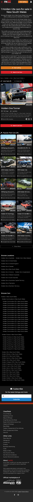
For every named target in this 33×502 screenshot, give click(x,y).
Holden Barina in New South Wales (12, 370)
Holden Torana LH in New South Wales (13, 343)
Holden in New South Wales (9, 296)
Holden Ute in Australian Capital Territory (12, 280)
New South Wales (19, 78)
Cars (1, 78)
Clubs (4, 448)
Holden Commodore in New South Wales (13, 299)
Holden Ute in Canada (7, 266)
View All (5, 432)
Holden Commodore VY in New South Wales (15, 309)
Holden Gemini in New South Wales (12, 358)
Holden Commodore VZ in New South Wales (15, 313)
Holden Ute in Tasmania (8, 283)
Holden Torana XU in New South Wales (13, 349)
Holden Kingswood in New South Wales (13, 364)
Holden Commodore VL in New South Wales (15, 305)
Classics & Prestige (8, 424)
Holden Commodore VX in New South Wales (15, 331)
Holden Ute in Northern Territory (10, 286)
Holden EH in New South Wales (10, 356)
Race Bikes (6, 426)
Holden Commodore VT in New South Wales (15, 323)
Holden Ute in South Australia (9, 277)
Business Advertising (9, 446)
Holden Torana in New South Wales (12, 334)
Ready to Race (7, 450)
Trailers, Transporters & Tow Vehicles (13, 428)
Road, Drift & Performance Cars (12, 422)
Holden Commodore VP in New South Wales (15, 321)
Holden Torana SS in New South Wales (13, 345)
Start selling (23, 2)
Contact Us (6, 442)
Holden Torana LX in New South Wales (13, 339)
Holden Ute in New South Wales (10, 269)
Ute (11, 78)
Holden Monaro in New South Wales (12, 354)
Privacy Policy (25, 491)
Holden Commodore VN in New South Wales (15, 317)
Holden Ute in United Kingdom (10, 263)
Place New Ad (7, 438)
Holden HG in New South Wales (11, 374)
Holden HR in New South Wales (11, 376)
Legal (19, 491)
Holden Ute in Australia (7, 258)
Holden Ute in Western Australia (10, 275)
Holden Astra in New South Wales (11, 368)
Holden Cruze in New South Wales (11, 366)
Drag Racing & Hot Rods (10, 420)
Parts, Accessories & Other (10, 430)
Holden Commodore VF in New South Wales (15, 329)
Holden (6, 78)
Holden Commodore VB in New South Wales (15, 315)
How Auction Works (8, 453)
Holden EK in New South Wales (10, 372)
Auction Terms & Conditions (11, 457)
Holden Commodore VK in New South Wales (15, 311)
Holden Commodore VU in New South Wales (15, 325)
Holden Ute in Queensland (22, 272)
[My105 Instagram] (18, 495)
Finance (5, 444)
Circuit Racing (7, 414)
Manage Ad (6, 440)
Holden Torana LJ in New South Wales (13, 337)
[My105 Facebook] (14, 495)
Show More (17, 246)
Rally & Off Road (7, 418)
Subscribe (19, 81)
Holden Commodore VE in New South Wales (15, 301)
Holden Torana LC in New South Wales (13, 341)
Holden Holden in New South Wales (12, 378)
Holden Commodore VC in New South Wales (15, 327)
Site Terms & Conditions (10, 455)
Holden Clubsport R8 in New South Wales (13, 362)
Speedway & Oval (8, 416)
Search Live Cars (17, 72)
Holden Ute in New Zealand (23, 258)
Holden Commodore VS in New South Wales (15, 303)
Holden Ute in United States (9, 261)
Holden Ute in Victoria (7, 272)
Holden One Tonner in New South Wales (13, 380)
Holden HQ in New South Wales (11, 352)
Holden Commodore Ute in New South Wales (15, 319)
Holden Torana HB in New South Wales (14, 347)
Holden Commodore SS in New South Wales (15, 307)
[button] (16, 94)
